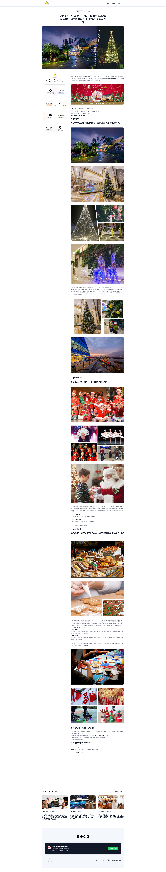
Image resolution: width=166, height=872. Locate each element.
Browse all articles (117, 791)
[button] (120, 3)
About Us (113, 3)
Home (107, 3)
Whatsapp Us (113, 848)
